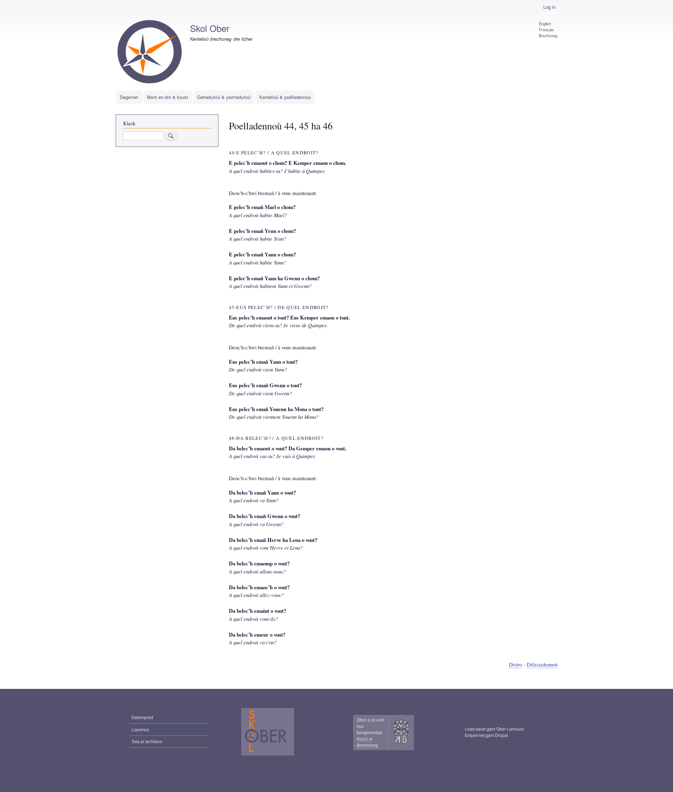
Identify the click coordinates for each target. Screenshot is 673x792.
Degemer (129, 97)
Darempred (142, 717)
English (545, 23)
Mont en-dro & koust (167, 97)
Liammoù (140, 729)
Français (546, 29)
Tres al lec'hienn (146, 741)
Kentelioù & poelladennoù (285, 97)
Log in (549, 7)
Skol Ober (209, 28)
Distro (515, 664)
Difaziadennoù (542, 664)
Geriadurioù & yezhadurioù (224, 97)
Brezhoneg (548, 35)
